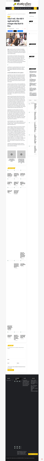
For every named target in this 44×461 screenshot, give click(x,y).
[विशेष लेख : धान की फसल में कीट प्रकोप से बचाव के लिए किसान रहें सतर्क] (15, 413)
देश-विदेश (18, 8)
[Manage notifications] (42, 459)
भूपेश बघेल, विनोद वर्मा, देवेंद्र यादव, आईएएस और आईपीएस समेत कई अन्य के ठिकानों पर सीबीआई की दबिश (9, 327)
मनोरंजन (24, 8)
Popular (30, 100)
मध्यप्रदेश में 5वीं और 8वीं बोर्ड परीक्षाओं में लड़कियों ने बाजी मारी (35, 106)
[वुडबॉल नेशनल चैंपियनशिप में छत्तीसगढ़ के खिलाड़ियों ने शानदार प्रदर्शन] (22, 179)
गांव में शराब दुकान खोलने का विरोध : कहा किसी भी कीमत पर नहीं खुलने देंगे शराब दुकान (9, 174)
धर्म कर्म (28, 8)
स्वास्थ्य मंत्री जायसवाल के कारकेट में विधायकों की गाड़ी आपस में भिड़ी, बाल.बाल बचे (22, 336)
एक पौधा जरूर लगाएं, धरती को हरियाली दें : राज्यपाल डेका (9, 336)
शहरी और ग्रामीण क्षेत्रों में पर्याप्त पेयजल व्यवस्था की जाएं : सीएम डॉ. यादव (35, 116)
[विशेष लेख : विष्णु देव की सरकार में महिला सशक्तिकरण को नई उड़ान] (18, 381)
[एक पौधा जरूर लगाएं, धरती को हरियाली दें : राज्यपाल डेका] (10, 333)
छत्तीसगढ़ (13, 8)
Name (8, 359)
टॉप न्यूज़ (10, 8)
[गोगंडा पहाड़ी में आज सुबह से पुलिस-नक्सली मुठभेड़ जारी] (10, 179)
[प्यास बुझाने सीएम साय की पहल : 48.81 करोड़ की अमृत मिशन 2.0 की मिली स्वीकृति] (16, 171)
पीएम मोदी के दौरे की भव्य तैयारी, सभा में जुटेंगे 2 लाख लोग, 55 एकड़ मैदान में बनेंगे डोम (16, 192)
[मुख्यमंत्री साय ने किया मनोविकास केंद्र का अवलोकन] (10, 188)
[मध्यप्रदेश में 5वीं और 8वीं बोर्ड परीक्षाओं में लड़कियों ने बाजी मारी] (31, 105)
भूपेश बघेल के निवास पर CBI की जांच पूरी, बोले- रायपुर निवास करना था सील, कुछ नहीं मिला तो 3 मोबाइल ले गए (16, 265)
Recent (35, 100)
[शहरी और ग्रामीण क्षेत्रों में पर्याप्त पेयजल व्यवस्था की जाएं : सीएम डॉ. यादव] (31, 113)
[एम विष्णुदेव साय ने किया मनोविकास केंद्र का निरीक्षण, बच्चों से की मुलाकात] (16, 179)
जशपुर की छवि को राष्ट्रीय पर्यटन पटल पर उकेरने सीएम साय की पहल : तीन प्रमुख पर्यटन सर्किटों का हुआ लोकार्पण (16, 337)
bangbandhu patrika (11, 28)
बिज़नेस (20, 8)
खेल (22, 8)
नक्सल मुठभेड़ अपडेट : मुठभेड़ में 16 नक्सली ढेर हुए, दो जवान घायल (22, 174)
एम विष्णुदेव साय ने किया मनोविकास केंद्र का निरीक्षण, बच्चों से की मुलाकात (16, 183)
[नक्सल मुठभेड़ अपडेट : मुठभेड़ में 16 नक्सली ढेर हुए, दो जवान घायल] (22, 171)
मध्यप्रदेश (15, 8)
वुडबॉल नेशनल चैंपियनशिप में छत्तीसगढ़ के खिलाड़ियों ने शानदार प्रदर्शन (22, 183)
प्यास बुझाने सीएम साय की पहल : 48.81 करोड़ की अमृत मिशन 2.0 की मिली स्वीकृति (16, 174)
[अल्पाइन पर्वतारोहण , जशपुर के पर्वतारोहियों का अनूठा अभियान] (22, 261)
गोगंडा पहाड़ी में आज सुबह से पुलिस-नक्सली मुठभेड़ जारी (9, 183)
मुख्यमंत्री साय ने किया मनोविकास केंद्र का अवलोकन (9, 191)
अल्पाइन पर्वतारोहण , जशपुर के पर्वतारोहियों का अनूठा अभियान (22, 264)
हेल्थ (26, 8)
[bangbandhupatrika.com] (22, 4)
